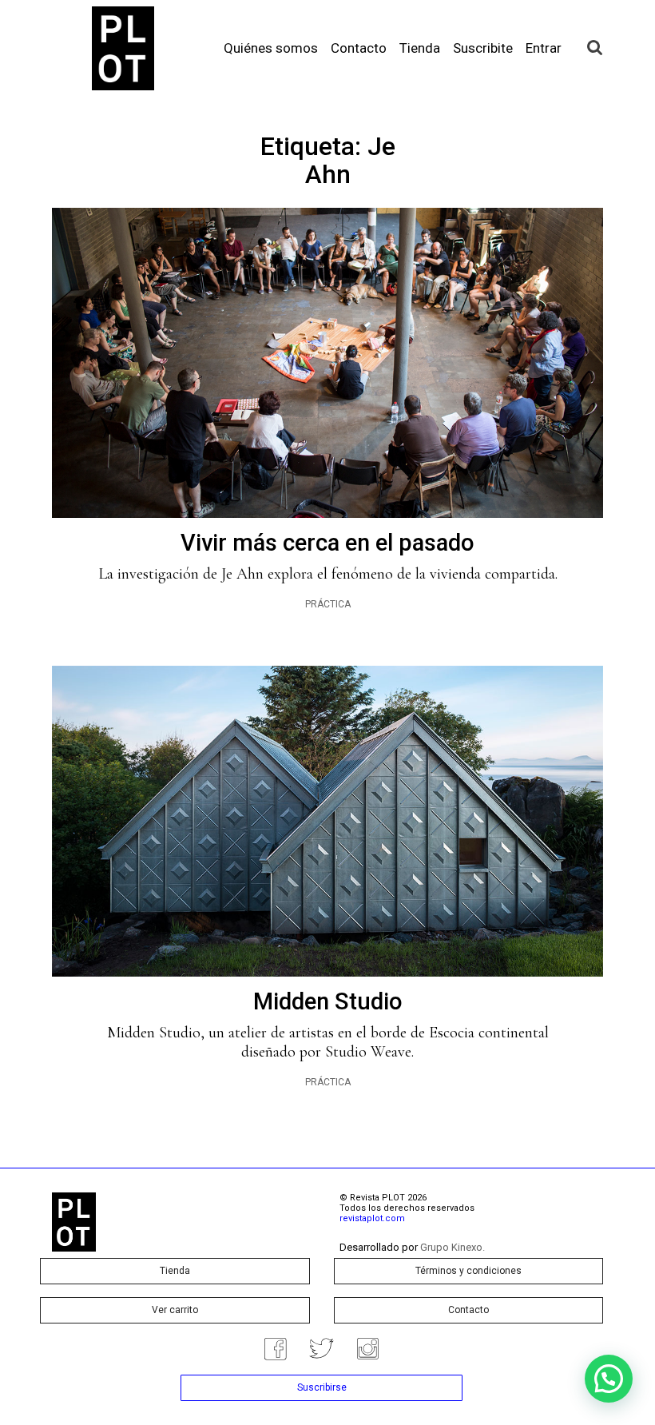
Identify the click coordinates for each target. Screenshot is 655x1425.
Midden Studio (328, 1001)
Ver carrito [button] (175, 1310)
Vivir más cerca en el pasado (327, 542)
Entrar (544, 48)
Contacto (359, 48)
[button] (609, 1379)
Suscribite (483, 48)
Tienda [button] (175, 1270)
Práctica (328, 604)
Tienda (419, 48)
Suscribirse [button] (322, 1387)
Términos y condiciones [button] (468, 1270)
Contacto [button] (468, 1310)
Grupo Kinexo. (452, 1247)
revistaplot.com (372, 1218)
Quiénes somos (271, 48)
